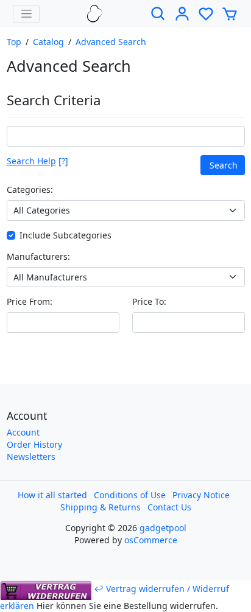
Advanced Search (111, 41)
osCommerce (150, 540)
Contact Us (169, 507)
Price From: (29, 301)
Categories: (30, 189)
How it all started (52, 495)
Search (224, 165)
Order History (34, 444)
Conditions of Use (130, 495)
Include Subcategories (65, 235)
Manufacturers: (38, 256)
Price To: (149, 301)
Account (23, 432)
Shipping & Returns (100, 507)
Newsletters (31, 456)
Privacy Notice (201, 495)
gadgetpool (163, 528)
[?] (37, 161)
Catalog (48, 41)
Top (14, 41)
